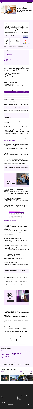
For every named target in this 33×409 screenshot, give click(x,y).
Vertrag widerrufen (10, 404)
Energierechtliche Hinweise (27, 394)
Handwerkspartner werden (19, 395)
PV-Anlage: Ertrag (19, 364)
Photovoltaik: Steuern (4, 364)
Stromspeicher (2, 395)
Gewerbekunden (24, 2)
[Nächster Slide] (17, 381)
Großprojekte (2, 397)
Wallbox (1, 396)
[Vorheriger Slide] (15, 381)
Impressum (2, 404)
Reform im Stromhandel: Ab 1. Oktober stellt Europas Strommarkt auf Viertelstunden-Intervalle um (14, 373)
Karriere (17, 394)
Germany (31, 402)
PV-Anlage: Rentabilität (26, 364)
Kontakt (17, 400)
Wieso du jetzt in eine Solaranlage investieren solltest (4, 373)
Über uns (17, 2)
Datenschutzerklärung (5, 404)
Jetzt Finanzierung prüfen (11, 183)
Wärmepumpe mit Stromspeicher (4, 394)
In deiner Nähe (13, 2)
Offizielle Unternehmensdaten (20, 399)
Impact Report (26, 395)
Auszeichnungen (18, 398)
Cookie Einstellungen (15, 404)
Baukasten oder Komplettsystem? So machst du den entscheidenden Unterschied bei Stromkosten (23, 373)
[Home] (1, 2)
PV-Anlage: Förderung (11, 364)
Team (17, 396)
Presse (17, 397)
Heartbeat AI (9, 2)
